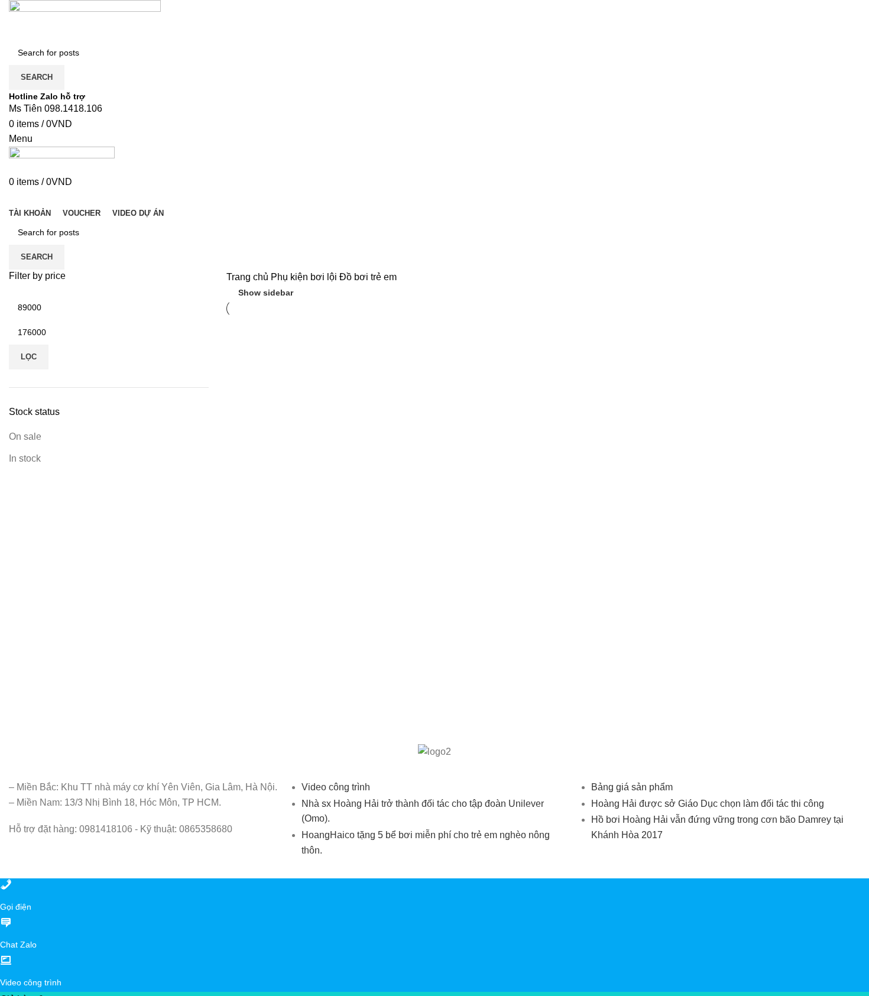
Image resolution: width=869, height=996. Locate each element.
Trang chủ (248, 277)
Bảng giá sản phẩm (632, 787)
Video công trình (335, 787)
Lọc (29, 356)
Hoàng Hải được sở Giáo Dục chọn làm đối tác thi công (707, 804)
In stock (25, 458)
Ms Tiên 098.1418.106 (55, 108)
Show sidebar (265, 292)
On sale (25, 437)
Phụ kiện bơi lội (305, 277)
